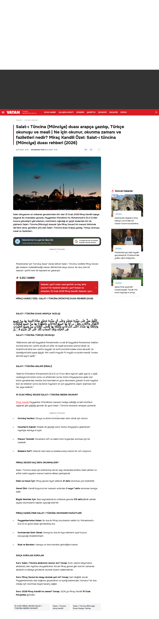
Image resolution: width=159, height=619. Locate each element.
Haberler (19, 120)
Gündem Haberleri (31, 120)
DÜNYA (123, 112)
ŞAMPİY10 (91, 112)
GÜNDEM (80, 112)
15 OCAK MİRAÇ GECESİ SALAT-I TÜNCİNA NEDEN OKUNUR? (28, 607)
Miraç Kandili (86, 214)
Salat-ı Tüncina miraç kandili (59, 607)
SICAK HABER (50, 112)
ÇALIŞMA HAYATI (66, 112)
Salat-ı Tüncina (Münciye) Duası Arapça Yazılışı (84, 607)
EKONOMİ (102, 112)
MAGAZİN (113, 112)
